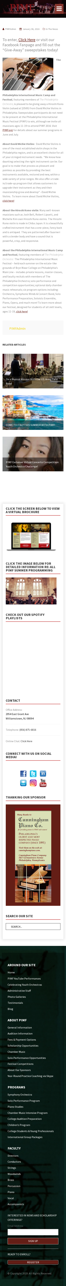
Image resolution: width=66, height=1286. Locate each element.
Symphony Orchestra (20, 1094)
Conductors (14, 1161)
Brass (11, 1180)
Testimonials (15, 1002)
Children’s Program (19, 1125)
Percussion (14, 1186)
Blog (10, 1009)
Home (11, 972)
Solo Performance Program (24, 1100)
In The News (52, 29)
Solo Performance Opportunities (27, 1058)
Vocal (11, 1198)
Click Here (26, 39)
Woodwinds (14, 1174)
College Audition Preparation (25, 1118)
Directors (13, 1155)
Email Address (15, 1225)
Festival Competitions (21, 1064)
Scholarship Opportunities (23, 1045)
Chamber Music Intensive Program (28, 1112)
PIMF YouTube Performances (24, 978)
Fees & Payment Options (22, 1039)
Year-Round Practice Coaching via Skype (30, 1076)
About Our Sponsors (19, 1070)
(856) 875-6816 (27, 729)
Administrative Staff (19, 990)
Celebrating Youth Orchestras (25, 984)
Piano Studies (15, 1106)
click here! (8, 200)
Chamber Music (16, 1051)
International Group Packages (25, 1137)
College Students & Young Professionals (31, 1131)
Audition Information (20, 1033)
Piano (11, 1192)
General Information (20, 1027)
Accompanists (16, 1204)
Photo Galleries (17, 996)
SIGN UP (33, 1241)
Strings (12, 1167)
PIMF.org (8, 130)
